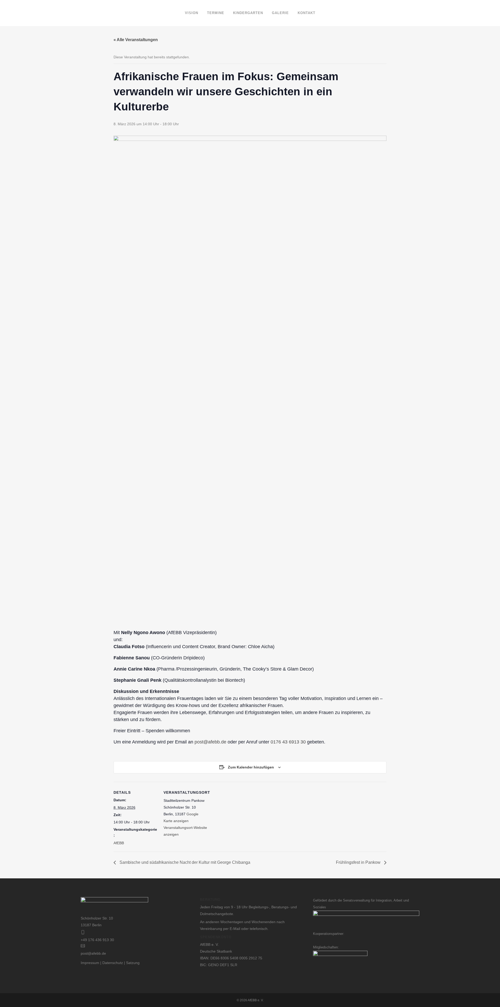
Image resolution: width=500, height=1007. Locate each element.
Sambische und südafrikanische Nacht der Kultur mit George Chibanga (184, 862)
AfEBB (119, 843)
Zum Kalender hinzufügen (251, 767)
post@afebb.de (210, 742)
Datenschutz (112, 963)
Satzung (133, 963)
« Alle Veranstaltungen (136, 39)
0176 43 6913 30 (288, 742)
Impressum (90, 963)
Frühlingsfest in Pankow (359, 862)
